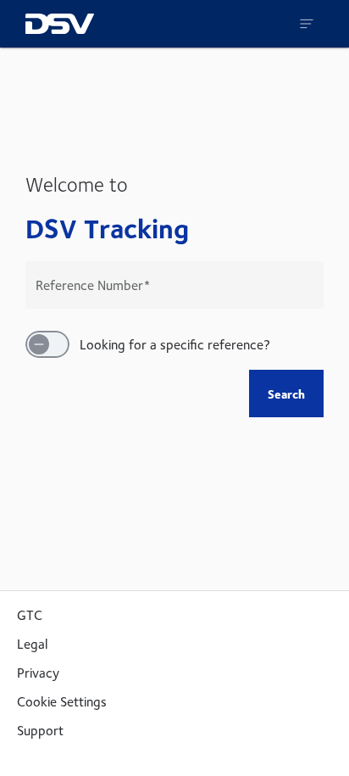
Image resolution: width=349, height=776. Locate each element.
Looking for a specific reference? (175, 344)
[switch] (47, 344)
